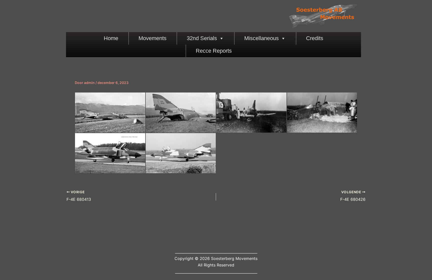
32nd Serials (202, 38)
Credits (314, 38)
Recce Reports (214, 51)
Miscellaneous (261, 38)
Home (111, 38)
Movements (152, 38)
